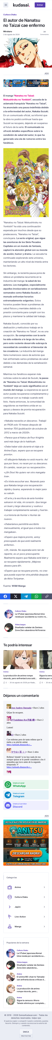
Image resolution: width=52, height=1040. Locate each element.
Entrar (40, 5)
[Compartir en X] (15, 596)
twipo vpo (36, 1018)
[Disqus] (26, 738)
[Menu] (5, 4)
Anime (5, 672)
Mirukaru (7, 31)
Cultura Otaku (10, 14)
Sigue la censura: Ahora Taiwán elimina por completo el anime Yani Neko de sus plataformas (30, 1004)
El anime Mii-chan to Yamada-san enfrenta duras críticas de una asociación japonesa (31, 980)
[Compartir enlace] (47, 596)
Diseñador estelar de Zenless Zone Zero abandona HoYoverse (30, 628)
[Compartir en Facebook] (5, 596)
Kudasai (34, 682)
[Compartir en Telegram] (26, 596)
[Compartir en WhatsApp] (36, 596)
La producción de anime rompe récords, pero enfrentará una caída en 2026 (19, 678)
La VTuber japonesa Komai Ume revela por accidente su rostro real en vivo (31, 617)
